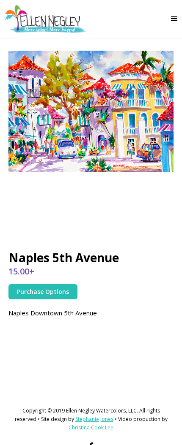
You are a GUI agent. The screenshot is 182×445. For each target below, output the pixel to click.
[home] (44, 19)
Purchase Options (43, 292)
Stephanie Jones (94, 419)
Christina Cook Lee (91, 427)
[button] (174, 19)
